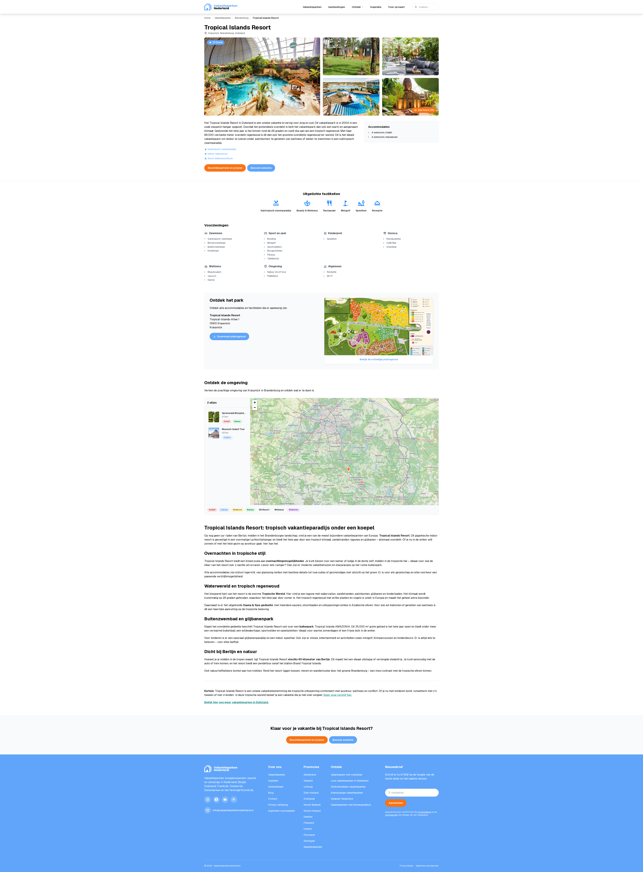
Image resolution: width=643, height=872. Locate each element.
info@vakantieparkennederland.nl (233, 810)
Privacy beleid (406, 865)
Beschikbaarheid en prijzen (225, 167)
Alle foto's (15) (426, 110)
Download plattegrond (231, 336)
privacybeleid (424, 812)
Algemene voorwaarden (427, 865)
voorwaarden (391, 815)
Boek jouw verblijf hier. (338, 695)
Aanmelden (396, 802)
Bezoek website (261, 167)
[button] (361, 482)
